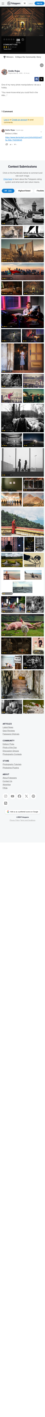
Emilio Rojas (14, 71)
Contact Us (7, 781)
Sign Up (39, 3)
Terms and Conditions (27, 820)
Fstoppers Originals (11, 734)
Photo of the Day (10, 747)
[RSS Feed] (6, 803)
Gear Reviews (9, 730)
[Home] (13, 3)
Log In (31, 3)
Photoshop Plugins (11, 767)
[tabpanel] (22, 456)
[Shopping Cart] (24, 3)
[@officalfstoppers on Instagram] (6, 796)
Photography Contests (12, 754)
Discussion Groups (11, 750)
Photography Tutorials (12, 764)
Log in (6, 119)
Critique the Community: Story (28, 57)
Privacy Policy (15, 820)
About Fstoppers (10, 777)
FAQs (5, 787)
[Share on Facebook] (36, 79)
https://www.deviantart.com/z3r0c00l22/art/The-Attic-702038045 (23, 138)
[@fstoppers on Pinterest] (33, 796)
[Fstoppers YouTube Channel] (13, 796)
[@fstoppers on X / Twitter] (26, 796)
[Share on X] (41, 79)
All (7, 190)
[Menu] (3, 3)
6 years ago (19, 130)
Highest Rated (24, 190)
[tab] (8, 190)
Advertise (7, 784)
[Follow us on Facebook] (20, 796)
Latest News (8, 727)
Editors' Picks (8, 744)
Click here (7, 179)
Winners (9, 57)
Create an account (19, 119)
